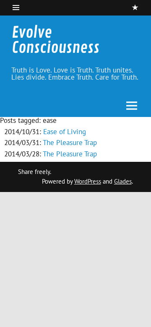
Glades (123, 181)
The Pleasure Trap (70, 142)
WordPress (87, 181)
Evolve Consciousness (55, 40)
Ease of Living (64, 131)
